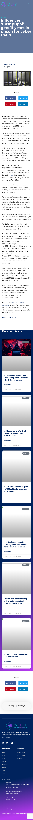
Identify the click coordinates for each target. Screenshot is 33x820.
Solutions (4, 761)
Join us (4, 767)
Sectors (4, 758)
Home (3, 752)
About (3, 755)
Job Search (5, 764)
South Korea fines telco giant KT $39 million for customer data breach (16, 488)
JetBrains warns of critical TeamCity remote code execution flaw (15, 433)
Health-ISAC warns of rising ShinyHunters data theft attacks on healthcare (15, 601)
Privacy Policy (21, 755)
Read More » (7, 384)
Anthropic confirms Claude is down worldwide (16, 655)
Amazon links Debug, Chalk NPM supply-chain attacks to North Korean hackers (16, 377)
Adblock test (6, 317)
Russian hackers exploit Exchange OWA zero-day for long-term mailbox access (15, 544)
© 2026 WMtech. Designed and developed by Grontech (16, 813)
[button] (28, 4)
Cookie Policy (21, 752)
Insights (4, 770)
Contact (4, 773)
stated (12, 175)
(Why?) (13, 317)
